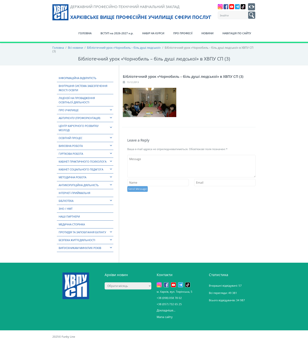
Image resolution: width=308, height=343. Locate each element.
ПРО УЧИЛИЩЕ (69, 110)
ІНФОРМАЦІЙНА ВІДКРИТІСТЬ (77, 78)
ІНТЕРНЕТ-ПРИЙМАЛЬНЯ (74, 193)
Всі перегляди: (218, 293)
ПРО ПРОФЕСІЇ (182, 33)
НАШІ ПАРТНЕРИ (69, 216)
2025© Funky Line (63, 336)
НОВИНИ (207, 33)
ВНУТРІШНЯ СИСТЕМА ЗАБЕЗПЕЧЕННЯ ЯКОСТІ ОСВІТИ (83, 88)
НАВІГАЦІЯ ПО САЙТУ (236, 33)
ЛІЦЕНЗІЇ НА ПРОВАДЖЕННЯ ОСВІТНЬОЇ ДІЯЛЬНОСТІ (77, 100)
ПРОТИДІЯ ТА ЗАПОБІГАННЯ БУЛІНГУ (82, 232)
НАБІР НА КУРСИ (153, 33)
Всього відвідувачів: (222, 300)
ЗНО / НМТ (66, 208)
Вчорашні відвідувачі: (223, 285)
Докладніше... (166, 310)
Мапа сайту (165, 317)
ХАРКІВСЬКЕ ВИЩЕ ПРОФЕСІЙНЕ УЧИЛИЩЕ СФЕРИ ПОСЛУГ (140, 17)
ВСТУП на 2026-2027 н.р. (117, 33)
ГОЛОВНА (85, 33)
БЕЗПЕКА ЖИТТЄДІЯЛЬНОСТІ (77, 240)
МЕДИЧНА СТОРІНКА (72, 224)
